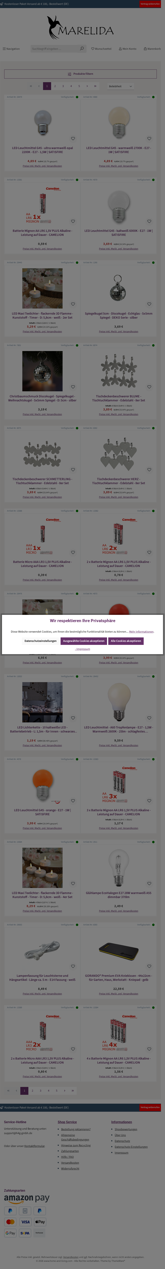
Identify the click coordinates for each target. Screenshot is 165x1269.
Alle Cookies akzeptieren (126, 641)
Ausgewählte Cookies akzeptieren (83, 641)
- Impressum (82, 649)
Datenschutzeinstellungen (41, 641)
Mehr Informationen (141, 632)
